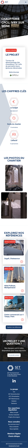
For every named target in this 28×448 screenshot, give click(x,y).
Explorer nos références (14, 327)
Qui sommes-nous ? (14, 424)
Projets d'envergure (14, 417)
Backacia (14, 403)
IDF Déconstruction (14, 394)
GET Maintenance (14, 399)
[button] (26, 2)
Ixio (14, 392)
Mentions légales (14, 434)
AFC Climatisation (14, 396)
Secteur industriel (14, 415)
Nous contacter (14, 426)
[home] (4, 2)
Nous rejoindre (14, 429)
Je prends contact (14, 355)
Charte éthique (14, 436)
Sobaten (14, 401)
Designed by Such (14, 446)
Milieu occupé (14, 412)
